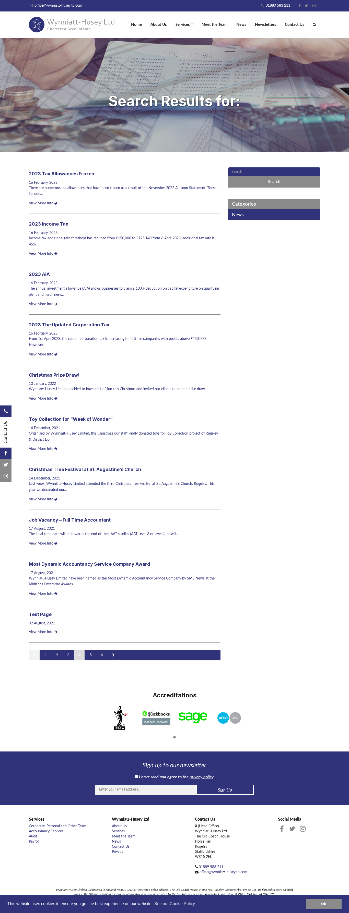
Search (274, 182)
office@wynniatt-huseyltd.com (57, 5)
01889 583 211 (277, 5)
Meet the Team (215, 25)
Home (136, 25)
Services (183, 25)
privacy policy (201, 777)
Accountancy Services (46, 831)
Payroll (34, 841)
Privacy (117, 852)
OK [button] (324, 904)
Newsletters (265, 25)
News (241, 25)
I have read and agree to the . (176, 777)
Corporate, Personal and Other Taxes (57, 826)
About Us (158, 25)
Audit (33, 836)
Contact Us (294, 25)
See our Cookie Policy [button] (174, 904)
